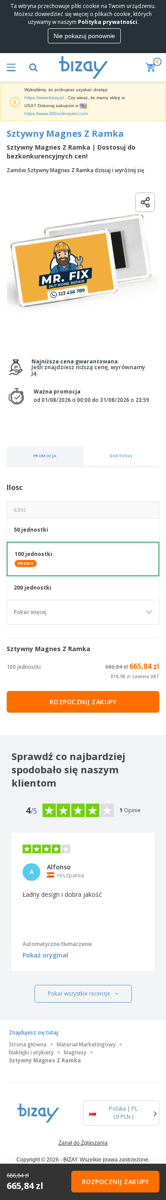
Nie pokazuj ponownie (84, 35)
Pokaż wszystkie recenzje (79, 993)
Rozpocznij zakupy (83, 702)
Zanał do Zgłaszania (83, 1143)
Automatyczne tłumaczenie (57, 944)
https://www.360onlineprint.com (56, 113)
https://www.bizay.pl (44, 97)
